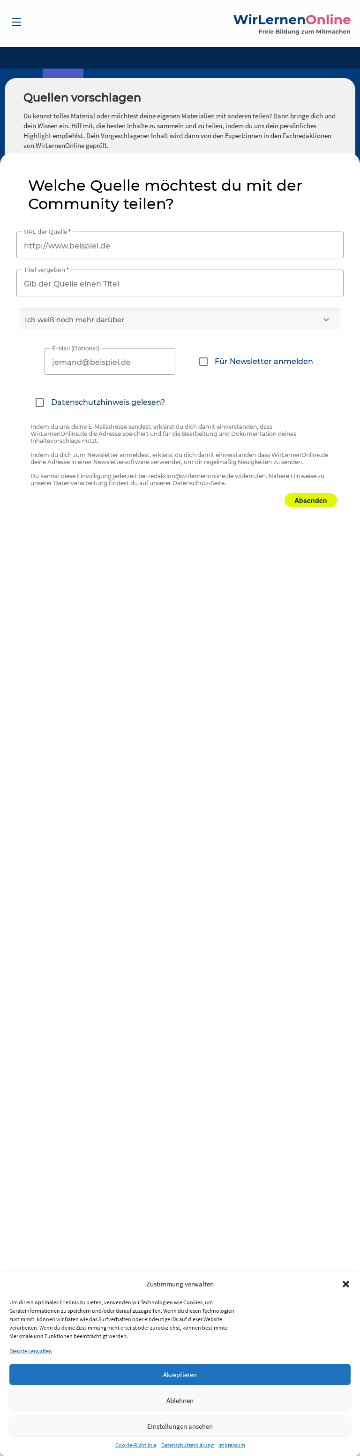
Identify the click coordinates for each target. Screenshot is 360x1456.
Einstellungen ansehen (180, 1426)
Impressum (231, 1444)
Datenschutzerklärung (187, 1444)
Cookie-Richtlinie (136, 1444)
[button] (346, 1284)
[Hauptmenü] (16, 22)
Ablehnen (180, 1400)
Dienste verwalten (30, 1351)
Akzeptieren (180, 1374)
